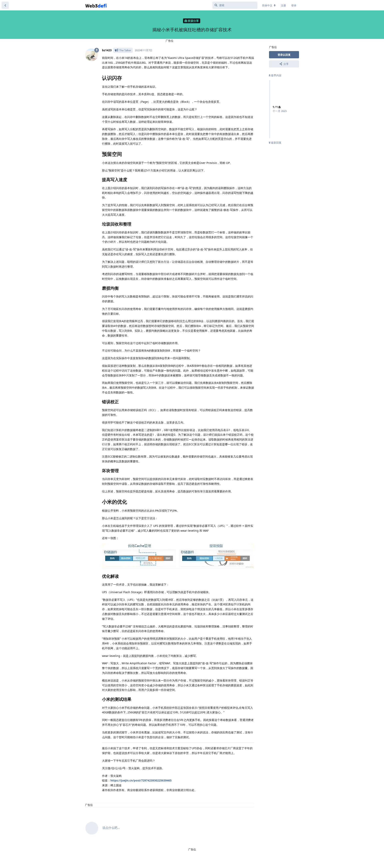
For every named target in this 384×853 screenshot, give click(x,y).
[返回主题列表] (5, 5)
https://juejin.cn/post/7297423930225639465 (141, 780)
